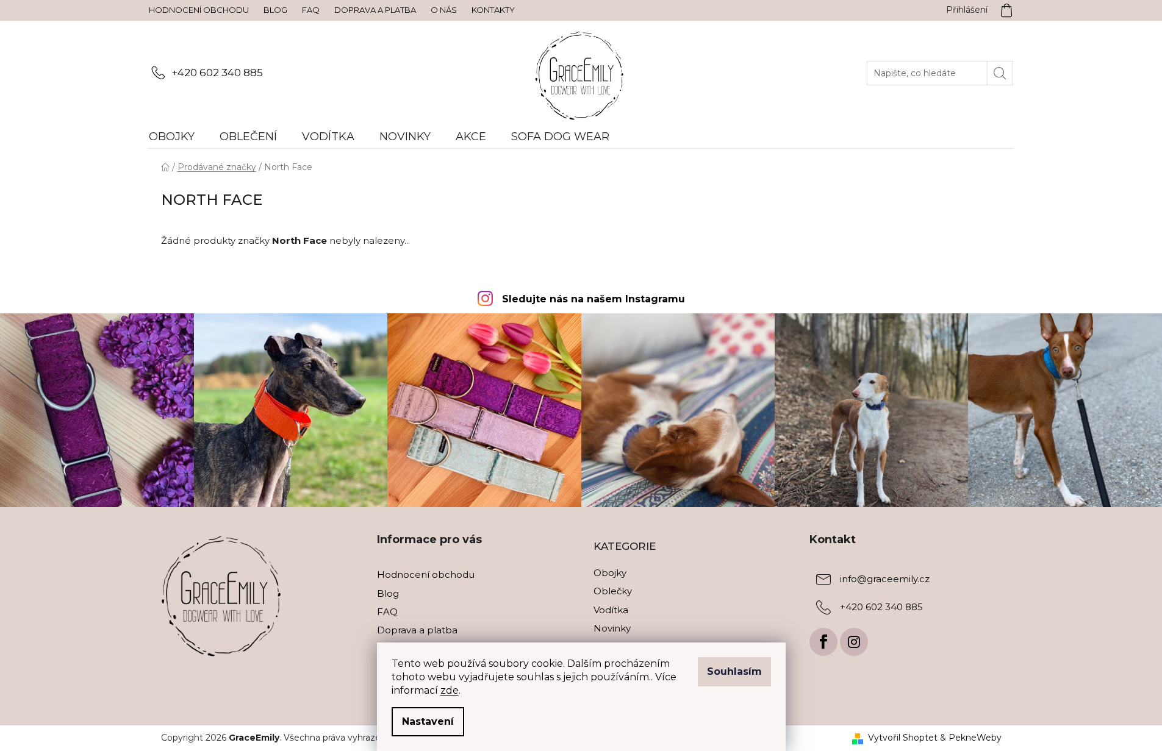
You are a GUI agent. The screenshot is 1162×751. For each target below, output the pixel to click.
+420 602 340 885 (217, 72)
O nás (444, 10)
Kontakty (493, 10)
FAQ (311, 10)
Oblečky (613, 591)
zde (449, 690)
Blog (275, 10)
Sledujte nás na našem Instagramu (593, 299)
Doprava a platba (375, 10)
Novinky (612, 628)
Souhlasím (734, 671)
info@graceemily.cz (885, 579)
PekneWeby (975, 737)
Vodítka (611, 610)
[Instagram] (854, 642)
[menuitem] (178, 136)
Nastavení (428, 721)
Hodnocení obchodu (199, 10)
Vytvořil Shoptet (903, 737)
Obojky (610, 572)
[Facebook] (823, 642)
